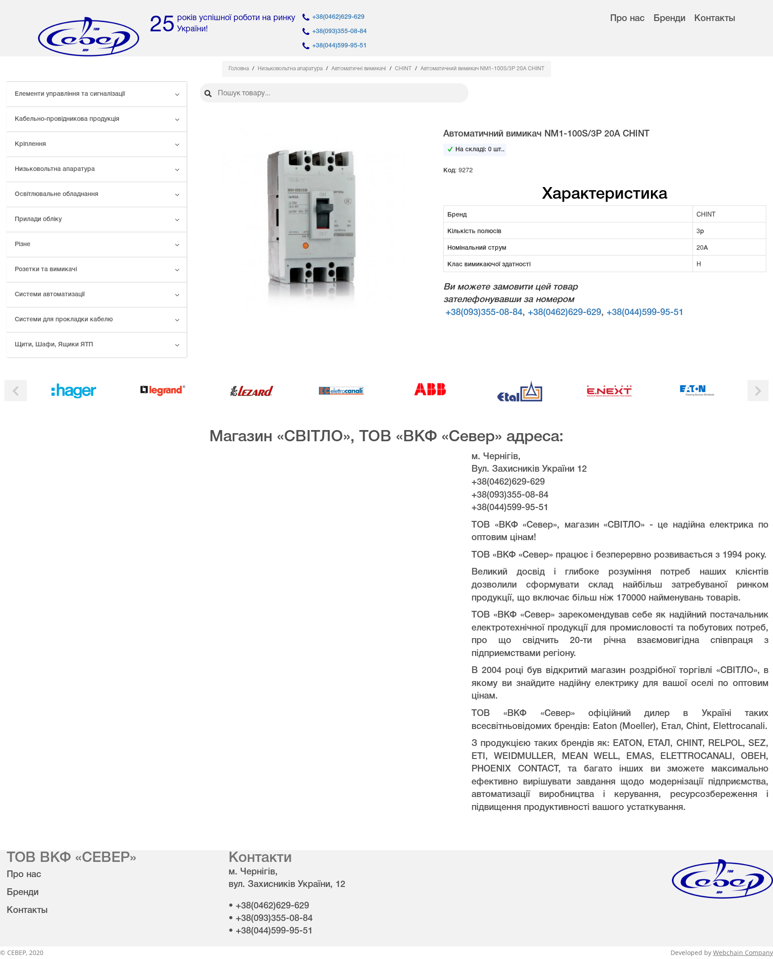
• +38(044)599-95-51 (271, 931)
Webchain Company (743, 952)
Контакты (714, 19)
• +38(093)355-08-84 (271, 919)
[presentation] (15, 390)
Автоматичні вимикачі (359, 68)
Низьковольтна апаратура (55, 169)
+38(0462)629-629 (338, 17)
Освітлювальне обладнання (56, 194)
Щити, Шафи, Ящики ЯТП (54, 345)
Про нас (627, 19)
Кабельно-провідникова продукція (67, 119)
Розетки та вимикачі (46, 270)
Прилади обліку (38, 219)
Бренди (669, 19)
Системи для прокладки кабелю (64, 320)
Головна (239, 68)
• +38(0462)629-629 (269, 906)
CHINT (404, 68)
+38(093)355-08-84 (339, 31)
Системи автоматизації (50, 295)
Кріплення (30, 144)
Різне (22, 244)
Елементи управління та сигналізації (70, 94)
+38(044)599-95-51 (339, 46)
